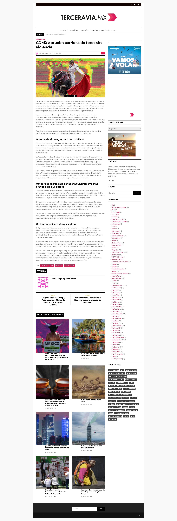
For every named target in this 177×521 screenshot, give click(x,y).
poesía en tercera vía (121, 413)
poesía (111, 413)
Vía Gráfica (115, 311)
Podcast (114, 264)
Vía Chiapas (116, 293)
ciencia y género (114, 392)
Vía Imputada (116, 319)
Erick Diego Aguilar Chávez (45, 53)
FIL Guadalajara (117, 243)
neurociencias (119, 410)
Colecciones (116, 224)
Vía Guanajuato (117, 314)
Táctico (114, 281)
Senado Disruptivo (118, 269)
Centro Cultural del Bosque (118, 386)
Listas (114, 248)
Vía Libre (115, 323)
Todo (113, 283)
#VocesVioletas (131, 370)
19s (113, 205)
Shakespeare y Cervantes (120, 274)
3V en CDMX (116, 212)
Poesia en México (132, 410)
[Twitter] (134, 4)
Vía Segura (115, 342)
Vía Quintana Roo (118, 337)
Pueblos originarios (115, 416)
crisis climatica (126, 395)
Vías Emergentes (117, 354)
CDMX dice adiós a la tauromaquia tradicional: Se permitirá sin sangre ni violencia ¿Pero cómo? (56, 356)
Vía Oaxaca (115, 330)
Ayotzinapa (123, 376)
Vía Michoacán (117, 326)
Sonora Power (116, 276)
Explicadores (116, 238)
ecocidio (126, 398)
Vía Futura (115, 309)
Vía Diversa (115, 297)
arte (115, 376)
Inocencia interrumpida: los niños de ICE (56, 34)
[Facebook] (131, 4)
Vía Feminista (116, 307)
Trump (133, 416)
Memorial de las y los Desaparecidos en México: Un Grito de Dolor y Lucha (55, 492)
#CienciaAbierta (114, 370)
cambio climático (130, 379)
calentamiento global (116, 379)
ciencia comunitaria (115, 389)
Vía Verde (115, 349)
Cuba (113, 226)
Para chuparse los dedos (120, 262)
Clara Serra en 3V (118, 219)
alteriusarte (120, 373)
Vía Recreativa (116, 340)
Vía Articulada (116, 288)
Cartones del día (122, 382)
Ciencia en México (129, 389)
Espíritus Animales (118, 236)
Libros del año (116, 245)
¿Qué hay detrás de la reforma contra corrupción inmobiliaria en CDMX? (57, 448)
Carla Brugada (44, 265)
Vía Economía (116, 300)
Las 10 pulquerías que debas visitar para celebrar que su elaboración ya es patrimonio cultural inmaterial (55, 402)
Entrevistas (115, 231)
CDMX (51, 265)
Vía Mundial (116, 328)
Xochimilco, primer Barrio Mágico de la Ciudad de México (93, 354)
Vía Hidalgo (115, 316)
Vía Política (115, 335)
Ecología (134, 398)
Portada (114, 267)
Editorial (114, 229)
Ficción (114, 240)
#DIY (122, 370)
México (132, 407)
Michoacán (115, 255)
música (111, 410)
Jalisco (118, 404)
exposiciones (122, 401)
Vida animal (112, 419)
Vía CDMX (115, 290)
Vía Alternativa (40, 39)
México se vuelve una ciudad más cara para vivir (91, 447)
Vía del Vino (116, 295)
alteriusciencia (131, 373)
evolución (112, 401)
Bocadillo (115, 217)
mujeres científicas (115, 407)
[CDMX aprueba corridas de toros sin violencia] (70, 78)
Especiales (115, 233)
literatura (126, 404)
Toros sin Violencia (69, 265)
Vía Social (115, 345)
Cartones (112, 382)
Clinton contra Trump (119, 222)
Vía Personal (116, 333)
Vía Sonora (115, 347)
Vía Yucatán (116, 352)
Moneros (135, 404)
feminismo (131, 401)
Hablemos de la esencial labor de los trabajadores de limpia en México (93, 492)
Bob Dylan (115, 215)
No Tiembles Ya (117, 259)
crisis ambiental (114, 395)
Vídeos (114, 356)
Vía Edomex (115, 302)
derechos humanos (115, 398)
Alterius (111, 373)
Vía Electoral (116, 304)
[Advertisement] (124, 96)
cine (122, 392)
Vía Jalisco (115, 321)
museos (125, 407)
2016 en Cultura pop (119, 207)
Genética (111, 404)
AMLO (110, 376)
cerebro (131, 386)
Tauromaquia (58, 265)
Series (114, 271)
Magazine (115, 250)
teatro (126, 416)
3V (112, 210)
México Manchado (118, 252)
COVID (128, 392)
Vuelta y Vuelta (117, 359)
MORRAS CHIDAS (117, 257)
